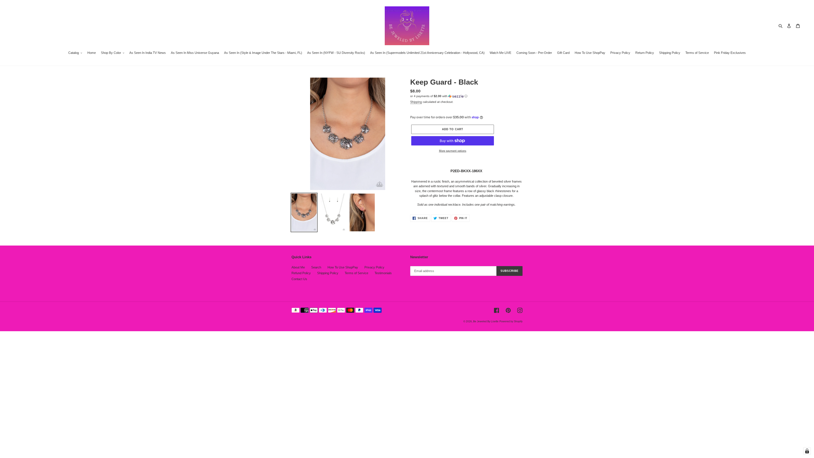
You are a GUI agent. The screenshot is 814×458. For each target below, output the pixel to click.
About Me (298, 267)
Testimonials (383, 273)
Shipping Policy (327, 273)
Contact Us (299, 279)
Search (316, 267)
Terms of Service (356, 273)
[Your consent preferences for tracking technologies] (807, 451)
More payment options (452, 150)
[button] (438, 96)
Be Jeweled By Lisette (486, 321)
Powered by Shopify (511, 321)
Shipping (416, 101)
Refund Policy (301, 273)
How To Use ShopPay (343, 267)
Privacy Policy (374, 267)
